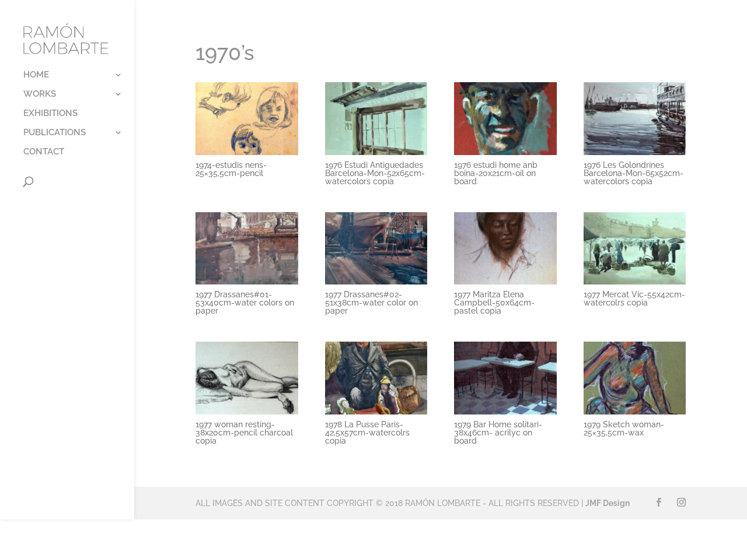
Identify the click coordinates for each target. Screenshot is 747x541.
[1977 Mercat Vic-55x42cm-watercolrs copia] (635, 284)
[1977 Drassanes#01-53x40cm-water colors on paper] (247, 284)
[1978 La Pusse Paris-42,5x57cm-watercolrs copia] (376, 414)
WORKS (39, 94)
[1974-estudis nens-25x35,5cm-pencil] (247, 155)
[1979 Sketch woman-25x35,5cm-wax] (635, 414)
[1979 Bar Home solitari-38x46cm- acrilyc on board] (505, 414)
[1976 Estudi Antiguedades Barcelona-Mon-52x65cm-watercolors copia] (376, 155)
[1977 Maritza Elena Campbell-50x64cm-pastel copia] (505, 284)
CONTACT (43, 152)
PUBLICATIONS (54, 133)
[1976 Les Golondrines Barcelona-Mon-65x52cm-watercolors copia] (635, 155)
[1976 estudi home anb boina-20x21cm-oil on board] (505, 155)
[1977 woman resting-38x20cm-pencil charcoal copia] (247, 414)
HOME (36, 75)
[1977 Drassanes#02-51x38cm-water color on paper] (376, 284)
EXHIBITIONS (50, 113)
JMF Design (607, 503)
